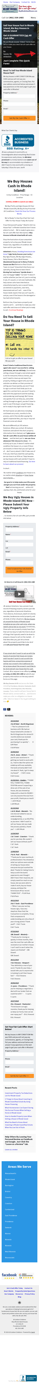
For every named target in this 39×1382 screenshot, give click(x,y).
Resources (19, 1294)
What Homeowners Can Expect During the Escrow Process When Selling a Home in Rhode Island (19, 1110)
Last (7, 548)
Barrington (9, 1185)
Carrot (33, 1332)
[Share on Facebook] (4, 709)
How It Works (8, 1291)
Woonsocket (9, 1257)
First (7, 541)
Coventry (8, 1197)
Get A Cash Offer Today (15, 1288)
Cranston (8, 1203)
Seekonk (8, 1227)
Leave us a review (11, 1149)
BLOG (33, 2)
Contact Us (25, 2)
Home (5, 2)
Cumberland (9, 1209)
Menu (33, 17)
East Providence (11, 1215)
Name (8, 534)
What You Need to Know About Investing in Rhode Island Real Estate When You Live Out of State (19, 1125)
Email (5, 108)
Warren (8, 1233)
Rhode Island (10, 1179)
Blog (19, 1297)
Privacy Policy (30, 1294)
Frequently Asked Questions (25, 1291)
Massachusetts (10, 1173)
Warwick (8, 1239)
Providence (9, 1221)
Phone (5, 101)
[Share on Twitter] (8, 709)
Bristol (7, 1191)
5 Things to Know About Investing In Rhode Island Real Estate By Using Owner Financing (18, 1101)
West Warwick (10, 1251)
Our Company (15, 2)
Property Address (10, 93)
